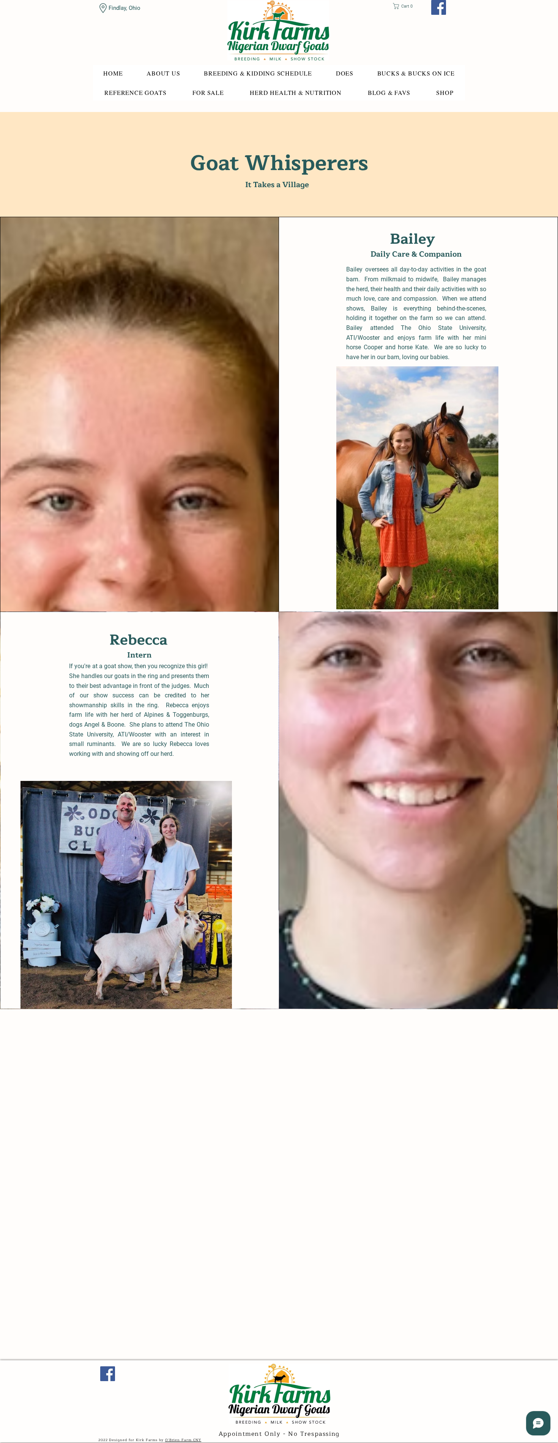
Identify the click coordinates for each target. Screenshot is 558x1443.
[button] (405, 6)
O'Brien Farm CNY (183, 1440)
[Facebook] (438, 7)
